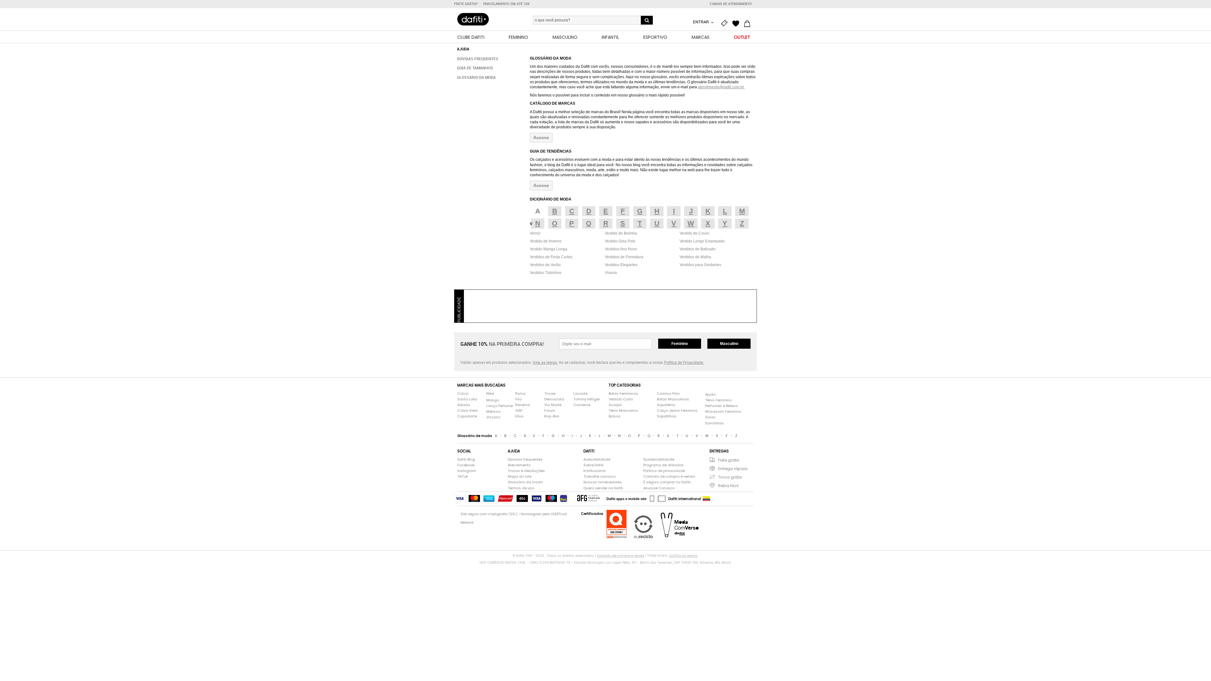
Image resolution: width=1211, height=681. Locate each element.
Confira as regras (683, 555)
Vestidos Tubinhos (545, 273)
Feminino (679, 343)
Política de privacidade (664, 471)
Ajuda (710, 394)
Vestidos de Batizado (698, 249)
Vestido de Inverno (546, 241)
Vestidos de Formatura (624, 257)
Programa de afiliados (663, 465)
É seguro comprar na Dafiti (667, 482)
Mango (492, 400)
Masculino (729, 343)
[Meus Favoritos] (737, 23)
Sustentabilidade (658, 459)
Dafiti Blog (466, 459)
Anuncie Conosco (659, 488)
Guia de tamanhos (475, 67)
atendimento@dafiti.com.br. (721, 87)
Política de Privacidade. (684, 362)
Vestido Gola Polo (620, 241)
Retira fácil (728, 485)
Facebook (466, 465)
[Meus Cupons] (726, 23)
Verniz (535, 233)
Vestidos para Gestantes (700, 265)
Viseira (611, 273)
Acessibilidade (596, 459)
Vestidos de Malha (695, 257)
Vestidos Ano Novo (621, 249)
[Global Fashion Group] (588, 498)
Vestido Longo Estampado (702, 241)
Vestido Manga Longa (548, 249)
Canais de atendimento (731, 4)
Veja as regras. (545, 362)
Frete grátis (728, 460)
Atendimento (519, 465)
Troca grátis (730, 477)
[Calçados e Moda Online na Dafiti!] (473, 19)
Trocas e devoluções (526, 471)
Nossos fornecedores (602, 482)
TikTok (462, 476)
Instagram (466, 471)
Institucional (594, 471)
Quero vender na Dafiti (603, 488)
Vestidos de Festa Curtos (551, 257)
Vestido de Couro (694, 233)
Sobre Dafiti (593, 465)
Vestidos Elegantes (621, 265)
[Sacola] (749, 23)
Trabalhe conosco (599, 476)
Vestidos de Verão (545, 265)
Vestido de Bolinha (621, 233)
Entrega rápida (732, 468)
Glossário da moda (476, 77)
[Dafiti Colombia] (706, 498)
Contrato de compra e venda (669, 476)
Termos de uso (521, 488)
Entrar (701, 22)
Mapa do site (519, 476)
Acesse (541, 137)
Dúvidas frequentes (477, 58)
